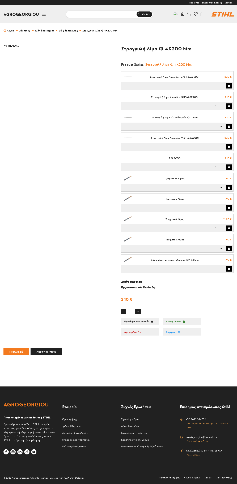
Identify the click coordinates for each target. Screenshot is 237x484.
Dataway (79, 477)
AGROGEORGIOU (21, 14)
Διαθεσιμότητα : (132, 281)
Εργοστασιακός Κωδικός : (139, 287)
